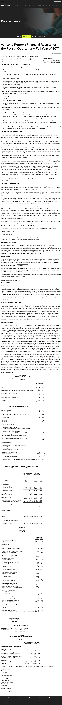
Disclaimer (44, 702)
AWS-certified (52, 288)
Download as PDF (57, 53)
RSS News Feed (42, 698)
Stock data (38, 5)
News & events (23, 5)
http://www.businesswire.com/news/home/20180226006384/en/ (37, 666)
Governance (52, 5)
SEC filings (45, 5)
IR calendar (34, 36)
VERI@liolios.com (5, 685)
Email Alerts (11, 698)
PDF (54, 60)
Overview (16, 5)
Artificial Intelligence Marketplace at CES (43, 296)
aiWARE (45, 288)
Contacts (32, 698)
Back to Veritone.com (57, 1)
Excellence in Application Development (22, 297)
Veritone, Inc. (5, 702)
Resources (58, 5)
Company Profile (22, 698)
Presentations (42, 36)
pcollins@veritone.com (6, 675)
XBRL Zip (58, 60)
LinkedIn (9, 299)
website (33, 274)
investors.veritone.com (22, 264)
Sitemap (51, 698)
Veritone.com (45, 297)
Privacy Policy (38, 702)
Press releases (26, 36)
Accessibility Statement (57, 702)
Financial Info (31, 5)
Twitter (2, 299)
